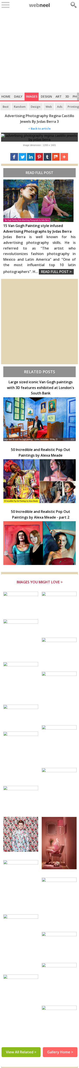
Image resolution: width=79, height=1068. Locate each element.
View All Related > (21, 1052)
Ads (59, 107)
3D (67, 96)
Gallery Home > (60, 1052)
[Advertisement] (39, 51)
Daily (18, 96)
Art (59, 96)
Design (46, 96)
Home (6, 96)
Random (19, 107)
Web (49, 107)
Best (6, 107)
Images (31, 96)
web (39, 5)
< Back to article (39, 128)
